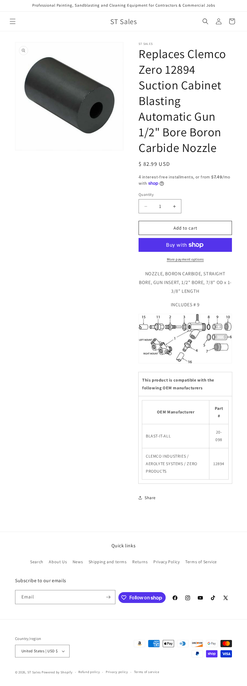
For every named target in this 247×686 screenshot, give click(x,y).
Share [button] (150, 497)
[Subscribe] (108, 597)
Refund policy (89, 672)
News (78, 561)
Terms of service (146, 672)
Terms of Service (201, 561)
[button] (12, 21)
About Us (58, 561)
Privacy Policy (166, 561)
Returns (140, 561)
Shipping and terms (108, 561)
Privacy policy (117, 672)
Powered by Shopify (57, 672)
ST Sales (34, 672)
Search (36, 561)
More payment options (185, 259)
